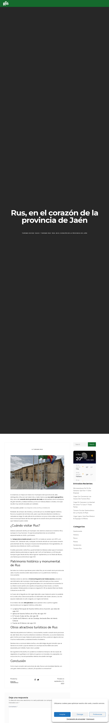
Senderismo (77, 545)
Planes (75, 542)
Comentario (13, 707)
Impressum (90, 719)
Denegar (80, 714)
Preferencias (97, 714)
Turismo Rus (38, 449)
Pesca (75, 538)
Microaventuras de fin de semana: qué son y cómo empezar (82, 490)
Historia (76, 535)
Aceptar (62, 714)
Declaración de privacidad (76, 719)
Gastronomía (77, 531)
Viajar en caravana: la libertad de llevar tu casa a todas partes (84, 504)
